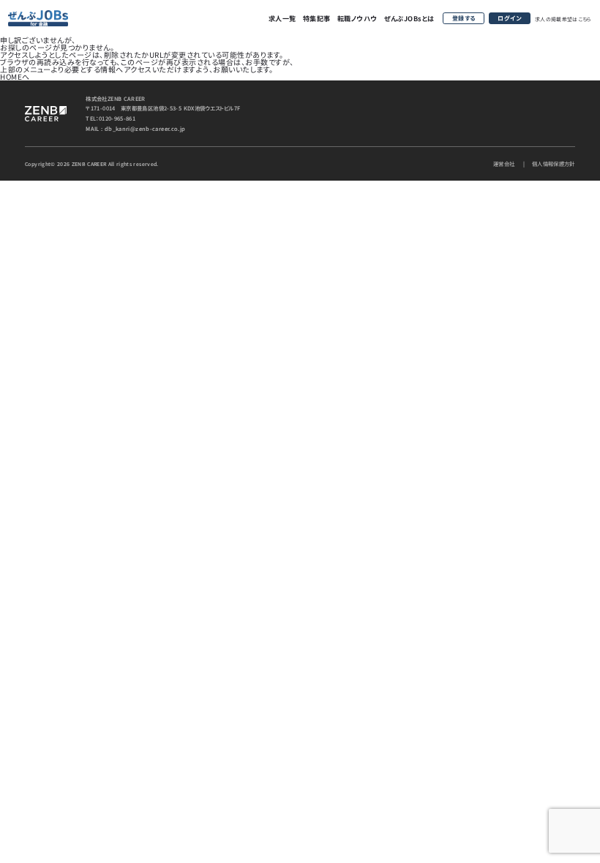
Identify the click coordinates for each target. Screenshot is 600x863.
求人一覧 (282, 18)
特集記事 (317, 18)
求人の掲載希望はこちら (563, 19)
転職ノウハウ (357, 18)
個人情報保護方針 (553, 163)
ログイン (509, 18)
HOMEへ (15, 76)
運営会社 (503, 163)
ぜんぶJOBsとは (409, 18)
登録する (464, 18)
